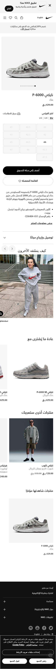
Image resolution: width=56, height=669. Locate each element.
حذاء (51, 549)
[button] (49, 634)
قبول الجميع (14, 661)
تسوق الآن (25, 29)
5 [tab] (27, 86)
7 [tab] (23, 86)
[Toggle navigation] (5, 18)
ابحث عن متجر (47, 588)
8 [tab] (21, 86)
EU (51, 118)
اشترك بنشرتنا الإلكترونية (42, 593)
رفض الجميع (41, 661)
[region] (28, 652)
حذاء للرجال (48, 395)
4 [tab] (29, 86)
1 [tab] (35, 86)
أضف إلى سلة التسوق (28, 170)
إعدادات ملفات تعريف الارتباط (28, 652)
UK (46, 118)
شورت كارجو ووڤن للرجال (41, 469)
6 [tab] (25, 86)
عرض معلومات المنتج (41, 223)
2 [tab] (33, 86)
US (40, 118)
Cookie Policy (18, 644)
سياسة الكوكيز (31, 644)
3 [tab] (31, 86)
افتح (9, 8)
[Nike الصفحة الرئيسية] (49, 17)
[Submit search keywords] (16, 17)
